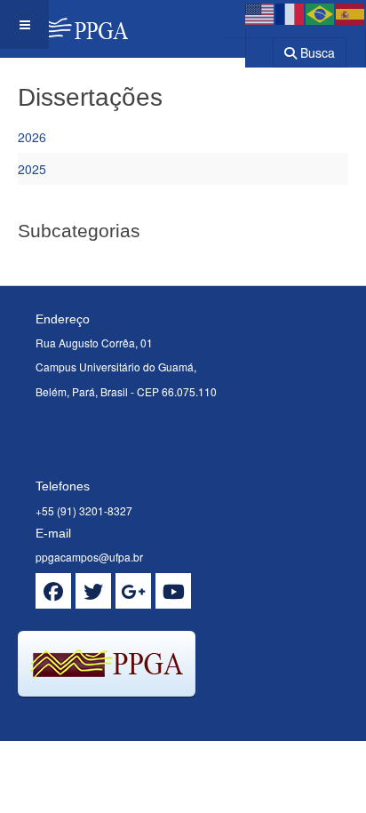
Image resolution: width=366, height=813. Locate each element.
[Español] (351, 12)
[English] (260, 12)
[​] (53, 591)
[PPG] (64, 24)
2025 (32, 169)
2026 (32, 137)
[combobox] (248, 46)
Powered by (98, 719)
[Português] (321, 12)
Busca (316, 52)
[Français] (290, 12)
